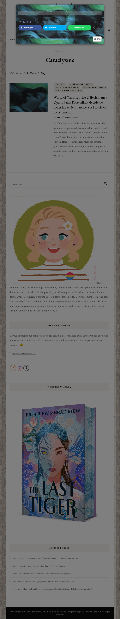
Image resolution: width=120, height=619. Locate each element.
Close (97, 38)
